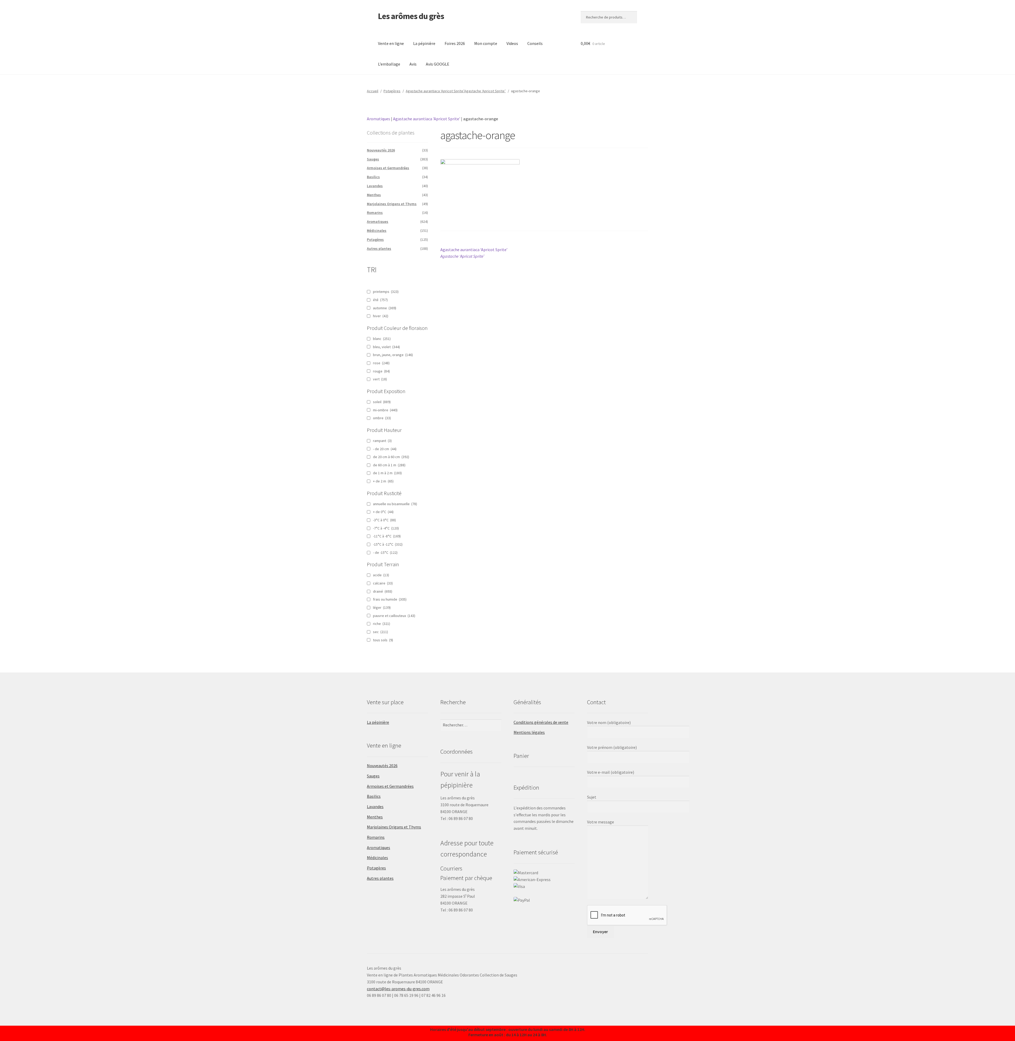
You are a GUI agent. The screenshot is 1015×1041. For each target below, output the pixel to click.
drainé (382, 591)
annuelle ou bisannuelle (395, 503)
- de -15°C (385, 552)
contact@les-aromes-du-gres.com (398, 988)
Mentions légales (529, 732)
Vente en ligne (391, 43)
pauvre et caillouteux (394, 615)
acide (381, 575)
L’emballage (389, 64)
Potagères (392, 91)
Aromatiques (378, 118)
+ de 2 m (383, 481)
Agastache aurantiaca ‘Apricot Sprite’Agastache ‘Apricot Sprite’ (456, 91)
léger (382, 607)
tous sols (383, 640)
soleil (382, 401)
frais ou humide (390, 599)
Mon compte (485, 43)
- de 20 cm (384, 448)
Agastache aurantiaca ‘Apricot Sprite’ (474, 253)
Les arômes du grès (411, 16)
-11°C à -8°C (387, 536)
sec (380, 631)
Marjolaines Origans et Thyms (392, 203)
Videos (512, 43)
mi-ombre (385, 410)
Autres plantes (379, 248)
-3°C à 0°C (384, 520)
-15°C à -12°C (388, 544)
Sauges (373, 159)
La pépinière (424, 43)
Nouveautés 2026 (381, 150)
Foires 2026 (455, 43)
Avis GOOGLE (437, 64)
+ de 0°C (383, 511)
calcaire (383, 583)
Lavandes (375, 185)
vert (380, 379)
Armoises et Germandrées (388, 167)
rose (381, 363)
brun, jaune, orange (393, 354)
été (380, 299)
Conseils (535, 43)
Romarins (375, 212)
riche (381, 623)
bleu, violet (386, 346)
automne (384, 308)
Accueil (372, 91)
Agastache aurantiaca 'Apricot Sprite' (426, 118)
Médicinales (376, 230)
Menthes (374, 194)
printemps (386, 291)
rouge (381, 371)
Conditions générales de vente (541, 722)
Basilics (373, 176)
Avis (413, 64)
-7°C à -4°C (386, 528)
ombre (382, 418)
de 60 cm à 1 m (389, 465)
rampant (382, 440)
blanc (382, 338)
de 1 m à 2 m (387, 473)
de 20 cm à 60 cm (391, 456)
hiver (380, 316)
